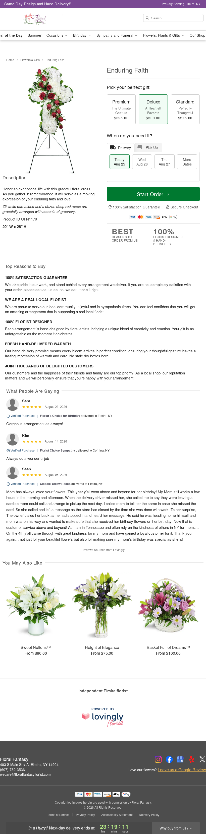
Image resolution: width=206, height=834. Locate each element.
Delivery (124, 147)
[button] (192, 812)
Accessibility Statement (117, 814)
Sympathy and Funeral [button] (115, 35)
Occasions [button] (55, 35)
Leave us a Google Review (182, 769)
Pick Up (152, 147)
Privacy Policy (85, 814)
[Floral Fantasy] (35, 19)
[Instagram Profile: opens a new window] (158, 759)
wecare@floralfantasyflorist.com (25, 774)
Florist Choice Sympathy (57, 450)
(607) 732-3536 (12, 769)
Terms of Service (58, 814)
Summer (34, 35)
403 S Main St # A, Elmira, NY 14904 (29, 764)
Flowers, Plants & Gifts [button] (162, 35)
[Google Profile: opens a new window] (180, 759)
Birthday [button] (80, 35)
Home (10, 60)
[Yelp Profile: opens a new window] (191, 759)
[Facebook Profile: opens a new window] (169, 759)
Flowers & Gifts (30, 60)
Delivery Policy (149, 814)
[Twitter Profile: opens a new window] (202, 759)
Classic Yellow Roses (55, 483)
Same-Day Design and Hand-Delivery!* (38, 3)
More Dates (187, 161)
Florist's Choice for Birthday (60, 415)
